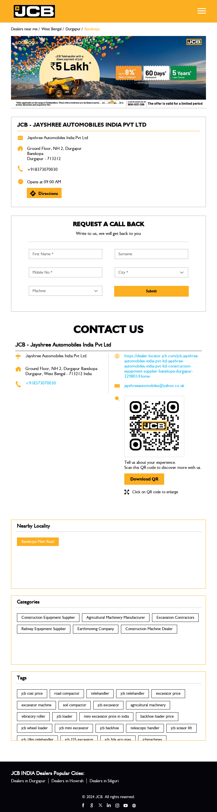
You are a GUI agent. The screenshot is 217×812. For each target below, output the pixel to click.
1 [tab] (100, 101)
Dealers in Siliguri (104, 780)
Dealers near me (24, 29)
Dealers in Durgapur (28, 780)
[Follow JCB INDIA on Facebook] (83, 805)
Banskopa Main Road (37, 541)
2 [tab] (105, 101)
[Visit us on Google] (91, 805)
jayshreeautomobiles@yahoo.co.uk (154, 385)
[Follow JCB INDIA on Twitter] (100, 805)
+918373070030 (42, 169)
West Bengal (52, 29)
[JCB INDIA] (34, 11)
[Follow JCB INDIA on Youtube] (125, 805)
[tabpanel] (108, 72)
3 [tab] (111, 101)
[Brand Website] (134, 805)
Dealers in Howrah (67, 780)
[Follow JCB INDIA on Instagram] (117, 805)
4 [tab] (117, 101)
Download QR (144, 479)
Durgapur (73, 29)
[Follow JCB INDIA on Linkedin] (108, 805)
